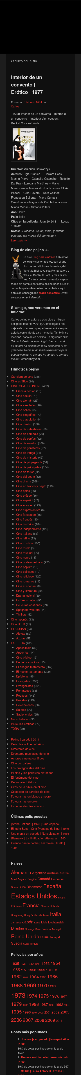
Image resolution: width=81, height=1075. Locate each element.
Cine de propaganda (29, 462)
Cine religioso (25, 576)
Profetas (21, 700)
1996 (27, 1011)
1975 (43, 995)
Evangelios (23, 681)
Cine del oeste (25, 476)
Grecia (45, 906)
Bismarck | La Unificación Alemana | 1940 (38, 838)
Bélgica (32, 879)
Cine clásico (24, 424)
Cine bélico (23, 410)
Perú (37, 929)
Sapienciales (24, 714)
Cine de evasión (26, 443)
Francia (31, 905)
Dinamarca (34, 886)
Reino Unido (25, 936)
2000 (40, 1012)
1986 (34, 1004)
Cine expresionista (28, 510)
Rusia (44, 936)
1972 (53, 986)
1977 (64, 996)
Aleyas (20, 633)
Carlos (15, 106)
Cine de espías (26, 438)
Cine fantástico (26, 514)
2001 (47, 1012)
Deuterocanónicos (28, 662)
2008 (39, 1020)
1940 (30, 963)
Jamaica (16, 922)
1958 (32, 969)
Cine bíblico (24, 657)
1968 (17, 985)
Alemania (21, 872)
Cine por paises (21, 763)
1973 (18, 995)
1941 (37, 963)
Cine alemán (24, 400)
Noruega (29, 929)
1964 (34, 976)
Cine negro (23, 557)
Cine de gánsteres (28, 448)
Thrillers (21, 614)
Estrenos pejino (26, 600)
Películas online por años (27, 744)
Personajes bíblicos (24, 782)
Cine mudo (23, 548)
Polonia (46, 929)
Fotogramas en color (24, 801)
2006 (16, 1019)
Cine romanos (25, 581)
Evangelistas (24, 686)
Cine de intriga (25, 452)
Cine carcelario (26, 419)
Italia (55, 914)
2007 (28, 1019)
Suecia (16, 943)
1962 (16, 976)
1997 (34, 1012)
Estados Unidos (34, 895)
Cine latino (23, 538)
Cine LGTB (18, 624)
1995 (16, 1011)
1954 (56, 963)
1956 (24, 970)
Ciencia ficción (25, 391)
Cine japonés (19, 619)
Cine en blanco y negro (31, 486)
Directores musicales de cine (30, 753)
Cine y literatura (26, 591)
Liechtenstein (56, 922)
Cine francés (24, 519)
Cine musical (24, 552)
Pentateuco (23, 690)
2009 (50, 1020)
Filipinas (16, 906)
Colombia (57, 879)
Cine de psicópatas (28, 467)
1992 (59, 1004)
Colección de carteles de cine (30, 791)
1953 (46, 963)
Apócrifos (22, 652)
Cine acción (24, 395)
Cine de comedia (27, 434)
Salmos (21, 709)
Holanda (54, 906)
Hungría (28, 915)
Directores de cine (23, 749)
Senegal (55, 937)
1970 (43, 985)
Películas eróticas (22, 724)
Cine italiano (24, 533)
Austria (64, 873)
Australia (52, 873)
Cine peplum (24, 567)
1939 (23, 963)
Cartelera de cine (22, 376)
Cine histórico (25, 524)
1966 (52, 976)
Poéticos (22, 695)
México (17, 928)
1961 (56, 970)
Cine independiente (28, 529)
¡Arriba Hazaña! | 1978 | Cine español (35, 824)
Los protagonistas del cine (28, 768)
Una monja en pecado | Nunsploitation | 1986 (40, 833)
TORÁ (15, 728)
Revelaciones (25, 705)
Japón (27, 922)
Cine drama (23, 481)
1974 (31, 995)
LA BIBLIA (18, 643)
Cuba (22, 887)
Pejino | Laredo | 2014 (25, 739)
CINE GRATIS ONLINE (26, 386)
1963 (25, 977)
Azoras (20, 638)
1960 (49, 970)
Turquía (34, 943)
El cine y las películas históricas (32, 772)
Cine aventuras (26, 405)
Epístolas (22, 676)
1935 (15, 963)
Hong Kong (17, 915)
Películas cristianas (29, 605)
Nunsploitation (20, 719)
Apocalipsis (23, 647)
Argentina (39, 872)
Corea (14, 887)
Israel (46, 915)
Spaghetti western (28, 609)
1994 (67, 1005)
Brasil (14, 879)
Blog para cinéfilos (44, 257)
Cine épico (23, 491)
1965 (43, 977)
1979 (16, 1003)
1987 (44, 1004)
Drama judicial (25, 595)
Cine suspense (26, 586)
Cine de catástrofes (29, 429)
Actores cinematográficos (27, 758)
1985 (25, 1005)
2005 (65, 1012)
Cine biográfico (26, 414)
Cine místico (24, 543)
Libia (44, 922)
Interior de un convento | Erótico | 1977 (27, 84)
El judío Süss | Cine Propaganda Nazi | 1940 (40, 828)
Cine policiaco (25, 571)
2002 (56, 1011)
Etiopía (61, 897)
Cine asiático (19, 381)
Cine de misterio (26, 457)
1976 (55, 996)
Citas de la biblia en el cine (28, 787)
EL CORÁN (18, 629)
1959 (41, 969)
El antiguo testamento (30, 667)
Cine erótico (24, 495)
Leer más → (19, 240)
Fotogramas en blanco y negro (31, 796)
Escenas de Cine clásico (27, 806)
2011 (59, 1020)
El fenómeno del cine (24, 777)
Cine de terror (25, 472)
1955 (15, 969)
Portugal (56, 929)
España (52, 886)
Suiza (26, 943)
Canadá (44, 878)
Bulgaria (22, 879)
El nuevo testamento (29, 671)
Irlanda (38, 915)
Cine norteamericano (29, 562)
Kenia (37, 922)
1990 (51, 1005)
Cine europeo (24, 505)
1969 (30, 985)
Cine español (24, 500)
